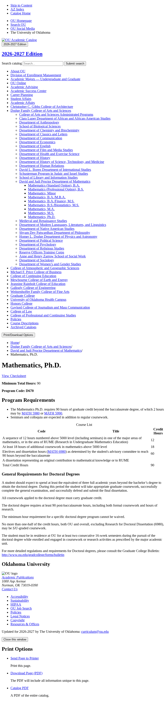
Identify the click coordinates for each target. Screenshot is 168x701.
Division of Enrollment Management (35, 75)
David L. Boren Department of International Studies (55, 169)
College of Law (21, 311)
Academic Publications (18, 577)
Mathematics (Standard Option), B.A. (54, 185)
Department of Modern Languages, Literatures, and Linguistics (62, 225)
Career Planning (21, 95)
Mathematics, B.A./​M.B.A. (47, 197)
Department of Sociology (36, 260)
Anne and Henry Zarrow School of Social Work (52, 256)
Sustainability (19, 600)
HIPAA (15, 604)
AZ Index (17, 9)
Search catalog (12, 63)
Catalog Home (20, 13)
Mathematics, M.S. (41, 213)
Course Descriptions (24, 323)
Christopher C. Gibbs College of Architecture (41, 106)
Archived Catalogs (23, 327)
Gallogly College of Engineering (33, 288)
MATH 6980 (57, 451)
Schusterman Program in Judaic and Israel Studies (53, 173)
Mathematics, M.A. (41, 209)
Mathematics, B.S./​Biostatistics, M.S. (53, 205)
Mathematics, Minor (42, 193)
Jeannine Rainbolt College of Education (37, 284)
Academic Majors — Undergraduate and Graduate (45, 79)
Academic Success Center (28, 91)
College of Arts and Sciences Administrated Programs (56, 114)
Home (14, 342)
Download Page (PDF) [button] (26, 673)
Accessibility (19, 596)
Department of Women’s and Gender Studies (50, 264)
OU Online (18, 83)
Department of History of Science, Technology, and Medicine (61, 162)
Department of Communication (40, 138)
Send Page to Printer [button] (24, 658)
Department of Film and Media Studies (46, 150)
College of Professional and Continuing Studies (43, 315)
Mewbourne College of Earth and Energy (39, 280)
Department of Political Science (41, 240)
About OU (17, 71)
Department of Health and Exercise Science (49, 154)
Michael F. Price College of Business (35, 272)
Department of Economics (37, 142)
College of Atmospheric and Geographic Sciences (44, 268)
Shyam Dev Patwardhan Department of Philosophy (54, 232)
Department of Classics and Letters (43, 134)
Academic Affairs (22, 103)
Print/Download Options (18, 335)
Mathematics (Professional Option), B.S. (56, 189)
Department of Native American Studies (46, 229)
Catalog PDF (19, 688)
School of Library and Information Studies (48, 177)
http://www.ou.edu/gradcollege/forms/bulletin (33, 555)
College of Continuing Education (33, 276)
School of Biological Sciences (40, 126)
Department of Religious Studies (41, 248)
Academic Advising (24, 87)
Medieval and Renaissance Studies (43, 221)
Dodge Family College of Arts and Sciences (40, 110)
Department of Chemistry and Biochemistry (49, 130)
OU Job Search (21, 608)
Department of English (35, 146)
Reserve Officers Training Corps (41, 252)
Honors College (21, 303)
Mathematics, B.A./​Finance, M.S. (51, 201)
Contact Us (10, 589)
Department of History (34, 158)
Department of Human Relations (41, 166)
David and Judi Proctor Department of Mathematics (54, 181)
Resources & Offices (24, 624)
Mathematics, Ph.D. (41, 217)
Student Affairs (20, 99)
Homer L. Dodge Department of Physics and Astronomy (58, 236)
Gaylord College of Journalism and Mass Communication (50, 307)
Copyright (17, 620)
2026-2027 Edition (22, 54)
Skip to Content (21, 5)
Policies (15, 319)
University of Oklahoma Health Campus (38, 299)
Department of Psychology (37, 244)
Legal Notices (20, 616)
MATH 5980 (31, 413)
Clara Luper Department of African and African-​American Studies (64, 118)
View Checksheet (14, 376)
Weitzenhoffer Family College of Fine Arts (39, 292)
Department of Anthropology (39, 122)
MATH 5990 (53, 413)
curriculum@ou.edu (95, 631)
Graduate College (22, 295)
